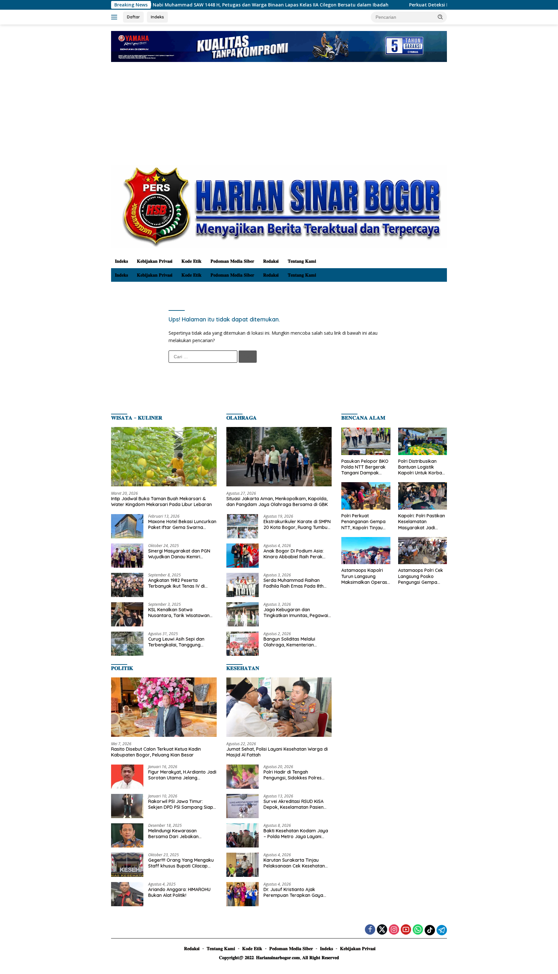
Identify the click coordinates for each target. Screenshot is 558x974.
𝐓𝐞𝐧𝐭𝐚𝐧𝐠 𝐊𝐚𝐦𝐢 (302, 261)
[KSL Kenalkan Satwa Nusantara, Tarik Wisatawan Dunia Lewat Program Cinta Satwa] (127, 614)
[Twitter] (382, 930)
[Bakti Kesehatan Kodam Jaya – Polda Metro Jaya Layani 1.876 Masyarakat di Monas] (242, 835)
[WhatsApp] (418, 930)
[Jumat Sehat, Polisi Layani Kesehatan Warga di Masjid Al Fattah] (279, 707)
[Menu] (115, 17)
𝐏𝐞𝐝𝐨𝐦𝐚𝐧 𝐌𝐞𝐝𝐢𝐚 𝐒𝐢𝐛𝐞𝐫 (232, 261)
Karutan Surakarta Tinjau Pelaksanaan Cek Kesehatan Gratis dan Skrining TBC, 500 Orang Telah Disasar (294, 863)
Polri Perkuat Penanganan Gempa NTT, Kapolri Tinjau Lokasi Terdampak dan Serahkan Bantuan (363, 522)
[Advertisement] (279, 117)
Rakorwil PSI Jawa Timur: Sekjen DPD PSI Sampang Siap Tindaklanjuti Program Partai (180, 804)
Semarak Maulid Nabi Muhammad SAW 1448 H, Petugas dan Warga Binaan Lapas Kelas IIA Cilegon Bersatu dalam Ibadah (177, 5)
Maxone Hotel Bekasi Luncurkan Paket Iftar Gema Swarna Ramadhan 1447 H (182, 524)
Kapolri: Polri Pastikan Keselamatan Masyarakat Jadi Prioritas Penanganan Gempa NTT (421, 522)
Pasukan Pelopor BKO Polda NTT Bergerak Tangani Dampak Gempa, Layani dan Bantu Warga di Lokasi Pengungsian (364, 467)
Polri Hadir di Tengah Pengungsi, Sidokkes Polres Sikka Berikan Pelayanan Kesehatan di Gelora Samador (296, 775)
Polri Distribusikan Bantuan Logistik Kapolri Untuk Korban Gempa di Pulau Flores (422, 467)
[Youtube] (406, 930)
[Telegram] (442, 930)
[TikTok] (430, 930)
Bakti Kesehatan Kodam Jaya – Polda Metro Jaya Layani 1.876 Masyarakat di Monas (296, 833)
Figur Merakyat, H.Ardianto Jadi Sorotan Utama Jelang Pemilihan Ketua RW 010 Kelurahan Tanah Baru (182, 775)
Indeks (157, 16)
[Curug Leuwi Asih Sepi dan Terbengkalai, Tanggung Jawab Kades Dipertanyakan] (127, 644)
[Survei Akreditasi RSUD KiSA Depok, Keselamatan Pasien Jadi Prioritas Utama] (242, 806)
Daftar (133, 16)
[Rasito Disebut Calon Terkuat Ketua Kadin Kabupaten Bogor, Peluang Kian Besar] (164, 707)
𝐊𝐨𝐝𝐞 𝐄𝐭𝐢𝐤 (191, 261)
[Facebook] (370, 930)
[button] (440, 17)
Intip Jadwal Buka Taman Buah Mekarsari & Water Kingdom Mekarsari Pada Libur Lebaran (161, 501)
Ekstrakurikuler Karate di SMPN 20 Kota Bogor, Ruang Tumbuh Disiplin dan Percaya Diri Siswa (297, 524)
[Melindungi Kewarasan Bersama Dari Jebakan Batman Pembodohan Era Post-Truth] (127, 835)
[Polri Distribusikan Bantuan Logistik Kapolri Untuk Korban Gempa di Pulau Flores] (422, 441)
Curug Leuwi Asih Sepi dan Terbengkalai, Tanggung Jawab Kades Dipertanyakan (180, 642)
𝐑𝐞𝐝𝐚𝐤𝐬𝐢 (271, 261)
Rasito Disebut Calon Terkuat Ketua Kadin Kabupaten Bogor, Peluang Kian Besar (156, 752)
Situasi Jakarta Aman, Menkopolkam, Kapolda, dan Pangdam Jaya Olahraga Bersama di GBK (277, 501)
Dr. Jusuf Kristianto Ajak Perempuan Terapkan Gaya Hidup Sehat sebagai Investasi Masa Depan (296, 892)
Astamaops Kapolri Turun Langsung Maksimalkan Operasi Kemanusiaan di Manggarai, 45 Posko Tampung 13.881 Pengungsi (364, 576)
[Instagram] (394, 930)
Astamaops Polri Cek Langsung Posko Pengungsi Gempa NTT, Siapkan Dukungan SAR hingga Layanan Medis (422, 576)
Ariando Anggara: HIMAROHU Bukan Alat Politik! (179, 892)
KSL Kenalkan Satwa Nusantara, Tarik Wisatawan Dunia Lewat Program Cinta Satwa (179, 612)
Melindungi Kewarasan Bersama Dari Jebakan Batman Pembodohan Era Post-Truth (176, 833)
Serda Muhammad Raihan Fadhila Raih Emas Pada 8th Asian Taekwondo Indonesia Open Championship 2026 (294, 583)
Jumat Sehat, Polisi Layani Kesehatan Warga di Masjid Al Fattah (277, 752)
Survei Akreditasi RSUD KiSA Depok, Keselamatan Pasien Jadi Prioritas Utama (294, 804)
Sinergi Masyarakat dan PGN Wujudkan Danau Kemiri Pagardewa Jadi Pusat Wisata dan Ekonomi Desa (180, 554)
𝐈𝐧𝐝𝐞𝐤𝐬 (121, 261)
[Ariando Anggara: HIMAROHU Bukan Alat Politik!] (127, 894)
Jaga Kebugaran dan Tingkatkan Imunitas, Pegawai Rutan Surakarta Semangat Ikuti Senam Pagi (296, 612)
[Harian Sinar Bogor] (279, 206)
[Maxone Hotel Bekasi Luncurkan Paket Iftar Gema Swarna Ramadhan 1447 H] (127, 526)
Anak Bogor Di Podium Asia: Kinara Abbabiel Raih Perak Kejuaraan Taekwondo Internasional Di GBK (294, 554)
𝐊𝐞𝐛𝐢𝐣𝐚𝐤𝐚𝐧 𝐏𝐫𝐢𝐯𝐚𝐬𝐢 (154, 261)
